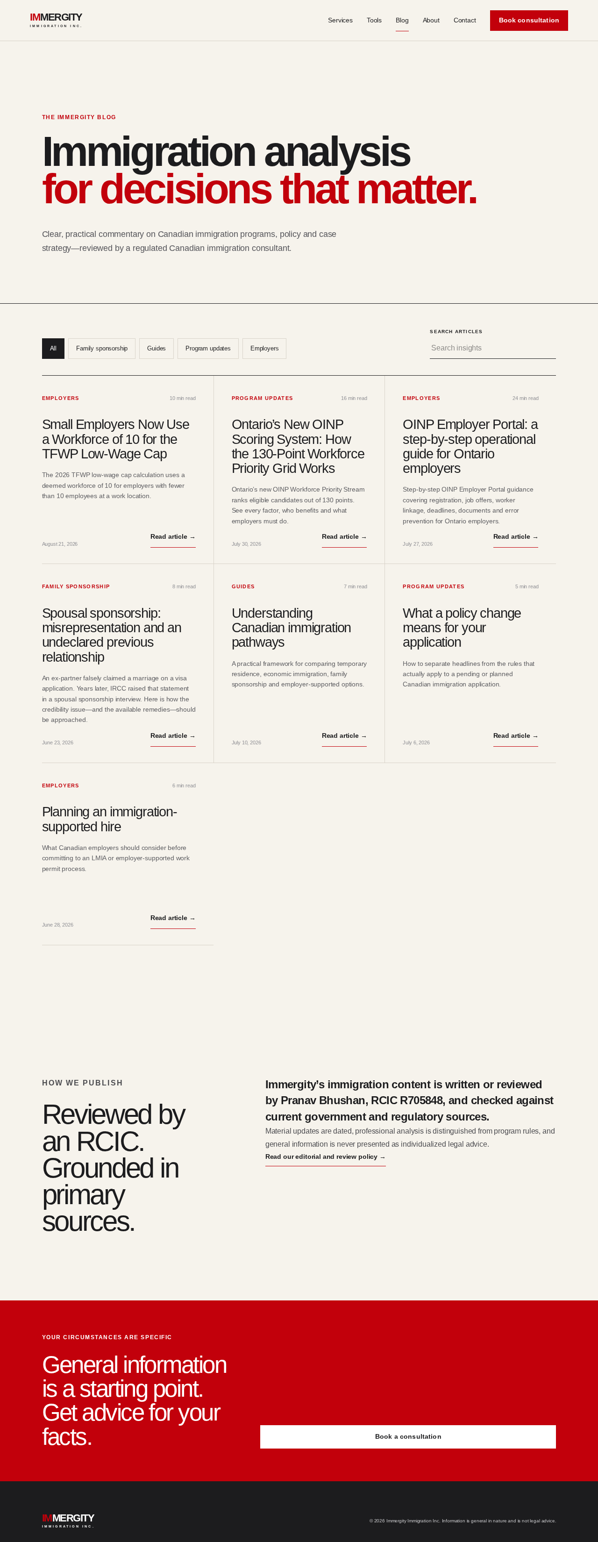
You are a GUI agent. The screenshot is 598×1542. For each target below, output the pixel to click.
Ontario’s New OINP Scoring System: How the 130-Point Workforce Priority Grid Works (298, 446)
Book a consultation (408, 1436)
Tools (374, 20)
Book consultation (529, 20)
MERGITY (56, 20)
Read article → (173, 536)
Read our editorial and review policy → (325, 1156)
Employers (264, 348)
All (53, 348)
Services (340, 20)
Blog (402, 20)
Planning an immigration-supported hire (109, 819)
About (431, 20)
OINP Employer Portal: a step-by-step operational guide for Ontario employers (470, 446)
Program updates (208, 348)
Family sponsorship (102, 348)
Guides (156, 348)
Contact (465, 20)
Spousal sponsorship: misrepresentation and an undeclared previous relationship (111, 635)
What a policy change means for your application (462, 628)
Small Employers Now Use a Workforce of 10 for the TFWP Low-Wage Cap (115, 439)
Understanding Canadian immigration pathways (291, 628)
